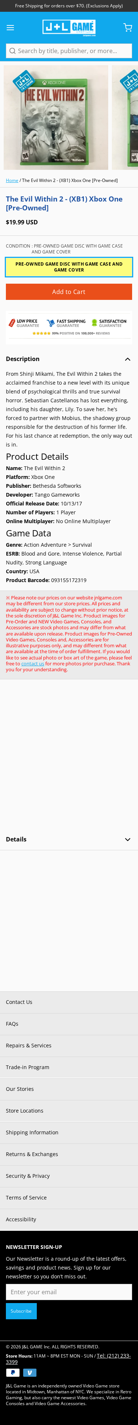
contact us (32, 663)
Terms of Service (26, 1197)
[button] (69, 292)
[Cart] (124, 27)
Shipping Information (32, 1132)
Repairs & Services (29, 1045)
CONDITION (64, 249)
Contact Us (19, 1001)
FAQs (12, 1023)
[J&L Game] (68, 28)
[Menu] (13, 27)
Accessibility (21, 1219)
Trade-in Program (27, 1067)
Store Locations (24, 1110)
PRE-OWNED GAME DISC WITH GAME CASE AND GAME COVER (69, 267)
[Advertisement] (69, 757)
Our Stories (20, 1088)
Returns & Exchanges (32, 1154)
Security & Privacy (28, 1175)
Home (12, 180)
